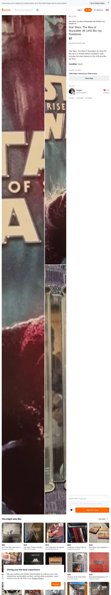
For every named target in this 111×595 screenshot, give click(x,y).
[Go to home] (6, 10)
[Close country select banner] (108, 2)
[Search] (37, 9)
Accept (56, 584)
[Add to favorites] (71, 510)
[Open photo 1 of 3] (23, 264)
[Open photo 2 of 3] (55, 140)
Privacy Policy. (38, 578)
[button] (103, 519)
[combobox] (24, 10)
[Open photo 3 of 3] (55, 389)
